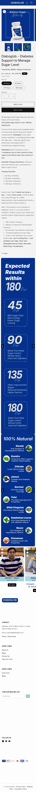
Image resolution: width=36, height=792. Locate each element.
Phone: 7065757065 (9, 636)
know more (6, 673)
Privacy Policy (21, 787)
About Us (5, 650)
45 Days (7, 83)
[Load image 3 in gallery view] (27, 47)
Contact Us (6, 656)
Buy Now (12, 585)
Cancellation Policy (21, 789)
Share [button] (6, 253)
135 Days (7, 88)
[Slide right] (34, 47)
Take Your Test (7, 659)
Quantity (4, 92)
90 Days (18, 83)
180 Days (19, 88)
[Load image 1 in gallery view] (9, 47)
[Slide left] (2, 47)
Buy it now (18, 110)
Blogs (4, 653)
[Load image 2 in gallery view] (18, 47)
